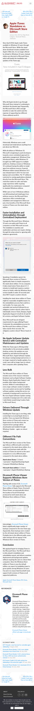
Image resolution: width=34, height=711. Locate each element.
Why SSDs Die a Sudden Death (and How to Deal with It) (26, 13)
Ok (12, 708)
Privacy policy (19, 708)
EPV (22, 580)
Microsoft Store (7, 582)
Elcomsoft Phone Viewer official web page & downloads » (21, 632)
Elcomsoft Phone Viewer (20, 524)
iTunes (25, 580)
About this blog (7, 694)
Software (12, 38)
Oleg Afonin (26, 35)
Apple (4, 580)
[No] (32, 704)
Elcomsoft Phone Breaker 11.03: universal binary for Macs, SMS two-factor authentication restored (16, 655)
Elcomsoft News (20, 37)
